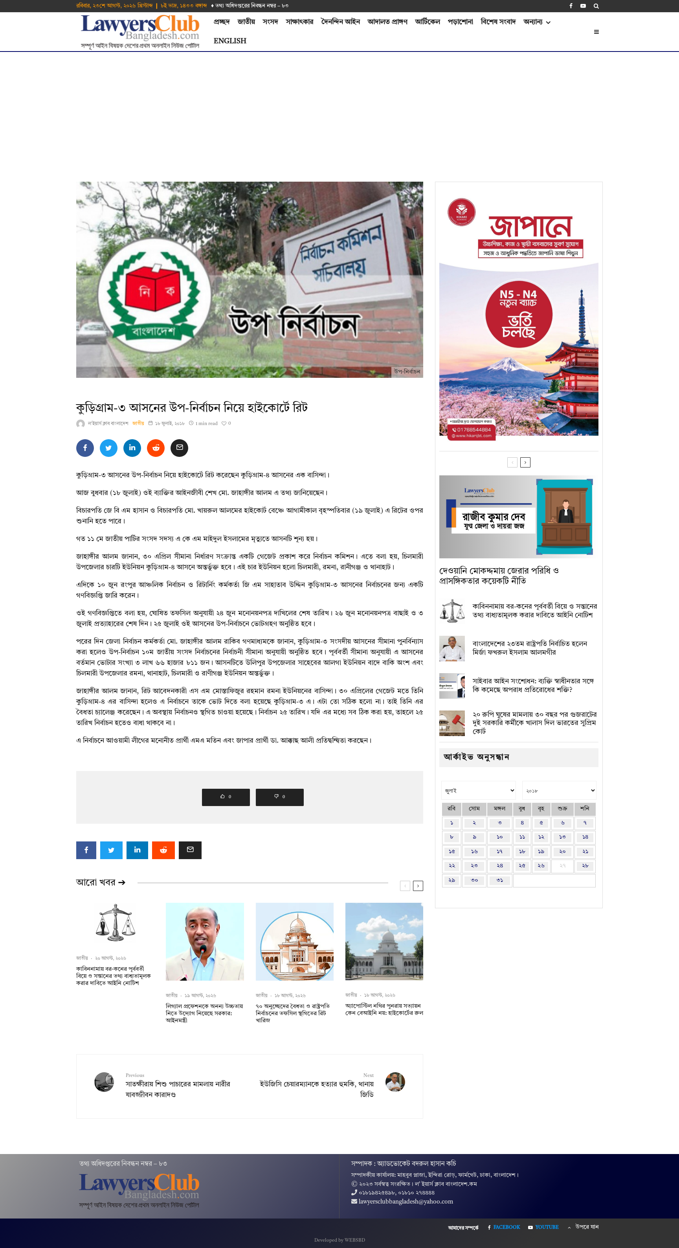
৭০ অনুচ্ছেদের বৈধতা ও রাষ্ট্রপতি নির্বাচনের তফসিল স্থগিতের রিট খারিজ (293, 1014)
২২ (452, 866)
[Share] (85, 448)
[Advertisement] (339, 111)
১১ (522, 837)
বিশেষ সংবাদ (498, 22)
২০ (562, 852)
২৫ (522, 866)
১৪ (585, 837)
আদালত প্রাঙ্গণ (387, 22)
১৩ (562, 837)
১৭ (500, 852)
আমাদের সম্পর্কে (463, 1228)
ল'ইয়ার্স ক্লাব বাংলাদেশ (108, 424)
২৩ (474, 866)
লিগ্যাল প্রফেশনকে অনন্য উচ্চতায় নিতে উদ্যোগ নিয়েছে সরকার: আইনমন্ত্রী (204, 1014)
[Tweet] (108, 448)
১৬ (474, 852)
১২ (541, 837)
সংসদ (270, 22)
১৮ (522, 852)
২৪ (500, 866)
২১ (585, 852)
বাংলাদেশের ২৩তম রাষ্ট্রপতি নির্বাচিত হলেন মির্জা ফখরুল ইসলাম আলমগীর (530, 648)
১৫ (452, 852)
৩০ (474, 881)
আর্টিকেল (427, 22)
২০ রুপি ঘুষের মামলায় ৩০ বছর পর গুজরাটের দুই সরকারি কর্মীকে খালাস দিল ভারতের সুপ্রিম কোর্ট (535, 723)
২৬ (541, 866)
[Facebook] (570, 6)
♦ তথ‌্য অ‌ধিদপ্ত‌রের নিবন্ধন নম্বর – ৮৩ (250, 6)
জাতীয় (246, 22)
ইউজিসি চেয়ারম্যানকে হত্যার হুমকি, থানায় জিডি (317, 1086)
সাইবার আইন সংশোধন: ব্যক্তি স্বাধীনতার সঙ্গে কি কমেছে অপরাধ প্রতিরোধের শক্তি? (533, 686)
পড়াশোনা (460, 22)
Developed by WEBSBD (339, 1240)
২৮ (585, 866)
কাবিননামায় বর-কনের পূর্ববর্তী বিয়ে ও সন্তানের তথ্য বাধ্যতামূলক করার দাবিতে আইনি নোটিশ (113, 976)
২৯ (451, 881)
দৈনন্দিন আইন (340, 22)
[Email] (179, 448)
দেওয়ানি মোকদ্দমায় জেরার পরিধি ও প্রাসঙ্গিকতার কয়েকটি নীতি (499, 576)
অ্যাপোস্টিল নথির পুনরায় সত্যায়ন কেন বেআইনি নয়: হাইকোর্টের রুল (384, 1009)
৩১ (499, 881)
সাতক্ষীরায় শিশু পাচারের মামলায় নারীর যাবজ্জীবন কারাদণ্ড (178, 1086)
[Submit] (156, 448)
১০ (500, 837)
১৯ (541, 852)
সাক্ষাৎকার (300, 22)
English (230, 41)
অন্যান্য (533, 22)
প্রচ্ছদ (222, 22)
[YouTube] (583, 6)
